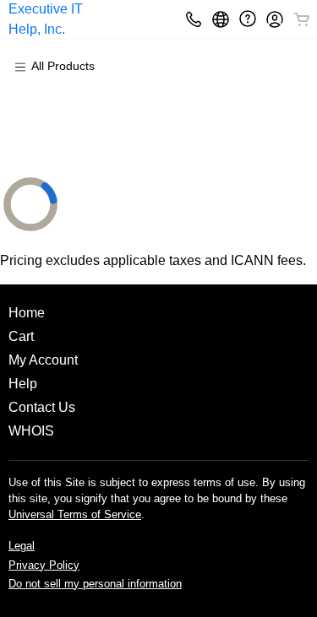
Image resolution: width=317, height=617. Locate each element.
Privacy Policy (43, 565)
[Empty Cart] (302, 19)
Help (22, 383)
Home (26, 313)
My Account (43, 360)
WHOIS (31, 431)
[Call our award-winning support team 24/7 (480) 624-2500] (247, 19)
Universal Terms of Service (74, 514)
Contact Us (41, 407)
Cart (21, 336)
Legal (21, 545)
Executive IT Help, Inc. (45, 19)
